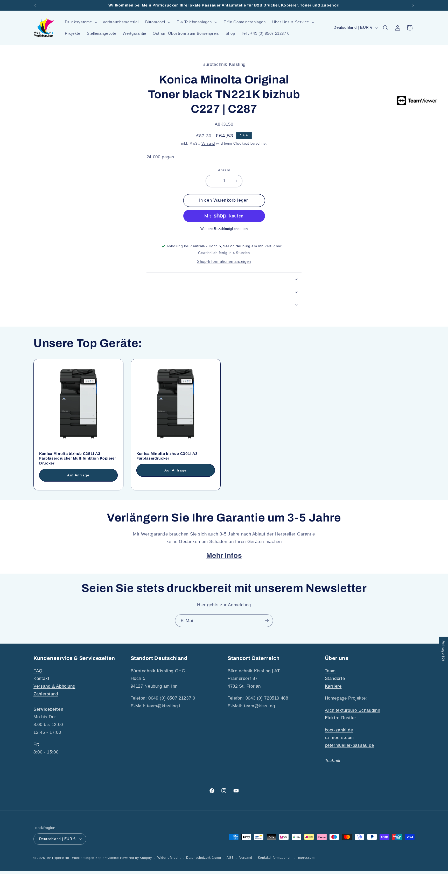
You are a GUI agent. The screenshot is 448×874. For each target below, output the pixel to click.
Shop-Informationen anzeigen (224, 261)
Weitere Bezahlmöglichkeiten (224, 229)
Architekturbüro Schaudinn (352, 710)
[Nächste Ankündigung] (413, 5)
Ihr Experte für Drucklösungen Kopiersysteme (83, 857)
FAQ (38, 670)
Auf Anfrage (78, 475)
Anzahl (224, 170)
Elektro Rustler (340, 717)
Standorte (335, 678)
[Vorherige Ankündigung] (35, 5)
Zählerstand (45, 693)
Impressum (306, 857)
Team (330, 670)
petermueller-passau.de (349, 745)
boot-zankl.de (339, 729)
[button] (81, 22)
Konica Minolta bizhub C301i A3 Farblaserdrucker (167, 456)
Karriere (333, 685)
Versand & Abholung (54, 685)
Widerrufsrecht (168, 857)
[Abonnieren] (267, 620)
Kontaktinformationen (275, 857)
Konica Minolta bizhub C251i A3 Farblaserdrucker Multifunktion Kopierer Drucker (77, 458)
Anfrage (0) (444, 651)
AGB (230, 857)
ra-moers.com (339, 737)
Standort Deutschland (159, 658)
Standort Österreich (254, 658)
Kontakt (41, 678)
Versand (208, 143)
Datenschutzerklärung (203, 857)
